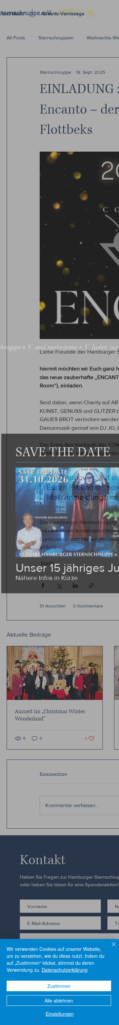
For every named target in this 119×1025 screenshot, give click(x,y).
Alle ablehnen (59, 1000)
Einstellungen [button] (60, 1013)
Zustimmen (59, 986)
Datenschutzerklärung (65, 969)
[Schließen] (110, 948)
